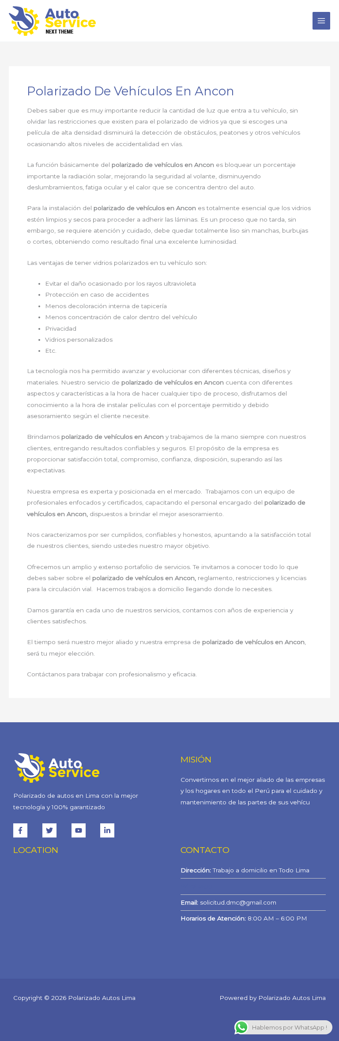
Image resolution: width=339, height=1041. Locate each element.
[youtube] (85, 830)
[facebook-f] (27, 830)
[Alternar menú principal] (322, 21)
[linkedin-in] (108, 830)
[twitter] (56, 830)
